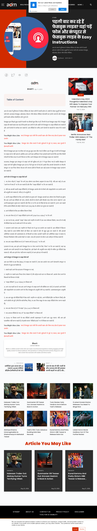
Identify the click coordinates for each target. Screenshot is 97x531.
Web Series (70, 5)
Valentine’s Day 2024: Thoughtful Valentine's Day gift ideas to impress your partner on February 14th (80, 103)
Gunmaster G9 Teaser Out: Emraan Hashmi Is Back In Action (35, 404)
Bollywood (25, 5)
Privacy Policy (62, 512)
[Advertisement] (7, 39)
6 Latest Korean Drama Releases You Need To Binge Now (82, 404)
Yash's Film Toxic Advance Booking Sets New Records (37, 432)
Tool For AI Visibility (48, 515)
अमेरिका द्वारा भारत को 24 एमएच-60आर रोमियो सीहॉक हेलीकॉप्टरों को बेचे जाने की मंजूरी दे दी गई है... (14, 368)
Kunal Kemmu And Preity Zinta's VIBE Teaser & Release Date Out (59, 432)
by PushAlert (34, 11)
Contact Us (45, 512)
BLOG (80, 95)
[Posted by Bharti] (54, 58)
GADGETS (10, 470)
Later (52, 9)
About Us (30, 512)
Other (54, 17)
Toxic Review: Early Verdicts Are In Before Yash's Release (58, 404)
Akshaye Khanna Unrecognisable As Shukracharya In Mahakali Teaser (14, 433)
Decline (82, 529)
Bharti (30, 89)
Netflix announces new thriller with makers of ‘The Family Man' (80, 137)
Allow (62, 9)
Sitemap (16, 512)
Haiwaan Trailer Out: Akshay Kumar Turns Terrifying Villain (12, 404)
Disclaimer (79, 512)
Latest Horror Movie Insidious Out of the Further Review (80, 432)
